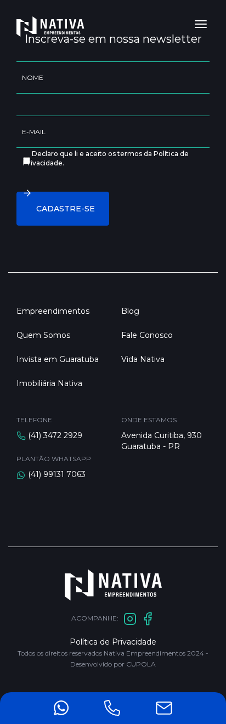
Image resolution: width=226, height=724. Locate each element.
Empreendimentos (52, 311)
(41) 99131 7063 (57, 474)
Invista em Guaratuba (57, 359)
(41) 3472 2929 (55, 435)
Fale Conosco (147, 335)
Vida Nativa (143, 359)
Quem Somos (43, 335)
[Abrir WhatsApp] (198, 696)
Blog (130, 311)
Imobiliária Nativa (49, 383)
